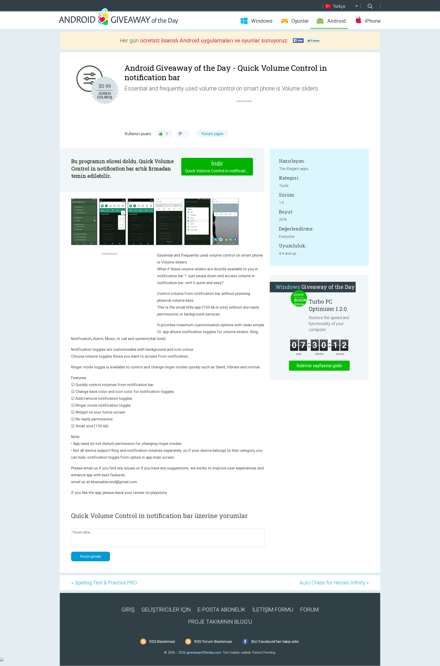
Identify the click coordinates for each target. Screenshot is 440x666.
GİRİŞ (128, 609)
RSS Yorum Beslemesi (213, 641)
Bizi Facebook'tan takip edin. (275, 641)
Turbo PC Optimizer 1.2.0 (328, 305)
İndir (219, 166)
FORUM (309, 609)
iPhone (372, 21)
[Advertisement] (246, 114)
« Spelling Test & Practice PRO (104, 583)
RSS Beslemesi (162, 641)
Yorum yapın (212, 133)
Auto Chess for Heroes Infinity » (334, 583)
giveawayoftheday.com (204, 652)
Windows (261, 21)
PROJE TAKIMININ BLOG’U (220, 622)
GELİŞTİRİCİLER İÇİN (166, 609)
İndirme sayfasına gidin (319, 365)
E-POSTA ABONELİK (221, 609)
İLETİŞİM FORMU (272, 609)
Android (336, 21)
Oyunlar (300, 21)
